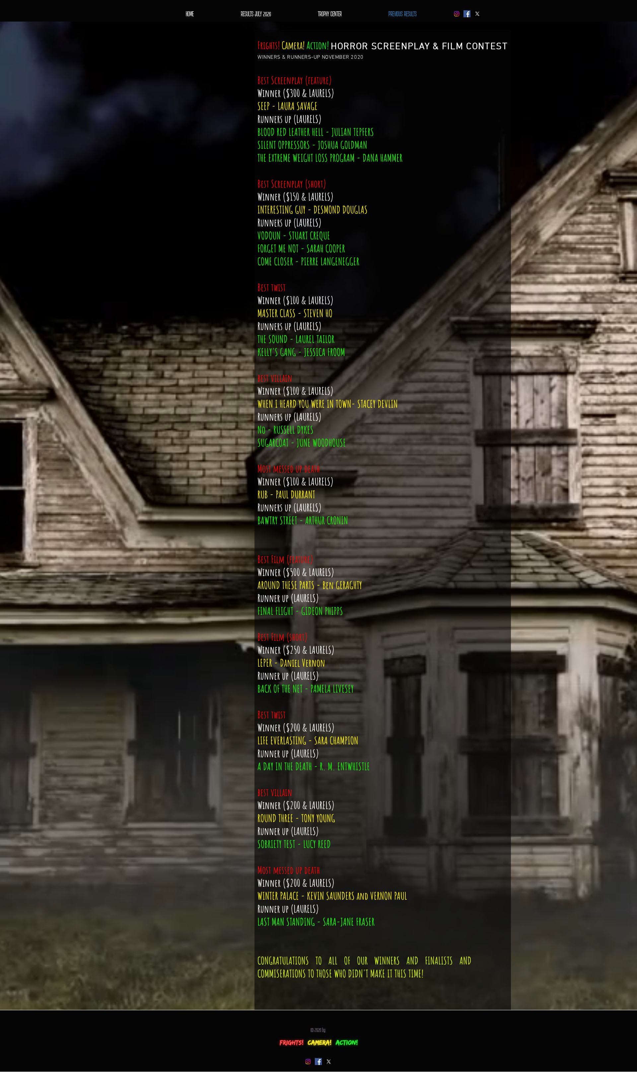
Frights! (268, 45)
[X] (477, 13)
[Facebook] (466, 13)
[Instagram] (456, 13)
